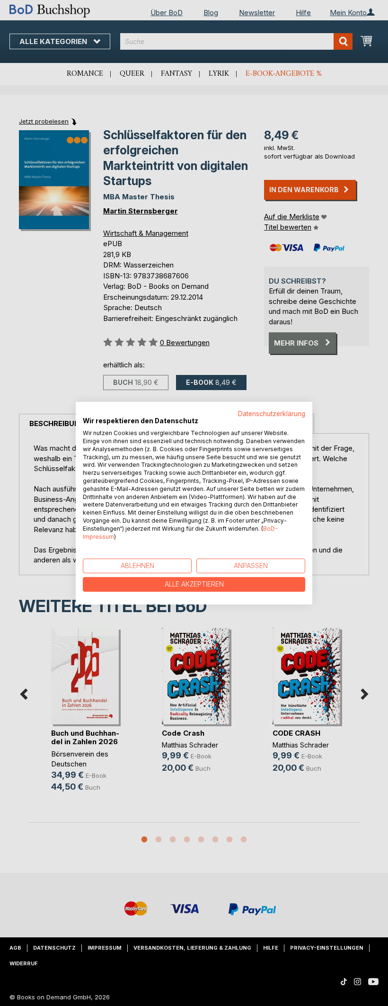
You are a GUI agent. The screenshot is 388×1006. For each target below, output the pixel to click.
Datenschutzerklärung (271, 413)
